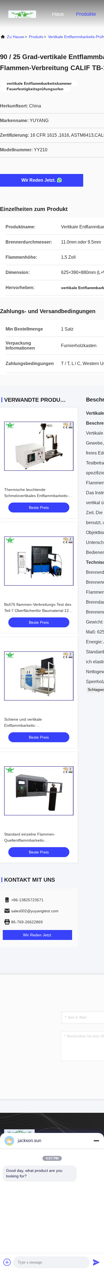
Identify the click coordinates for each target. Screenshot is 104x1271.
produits (36, 37)
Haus (58, 14)
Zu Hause (15, 37)
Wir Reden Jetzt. (38, 180)
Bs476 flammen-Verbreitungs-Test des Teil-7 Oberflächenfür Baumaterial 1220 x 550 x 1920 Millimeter (38, 610)
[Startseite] (22, 14)
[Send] (96, 1262)
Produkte (86, 14)
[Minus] (96, 1140)
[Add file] (7, 1262)
